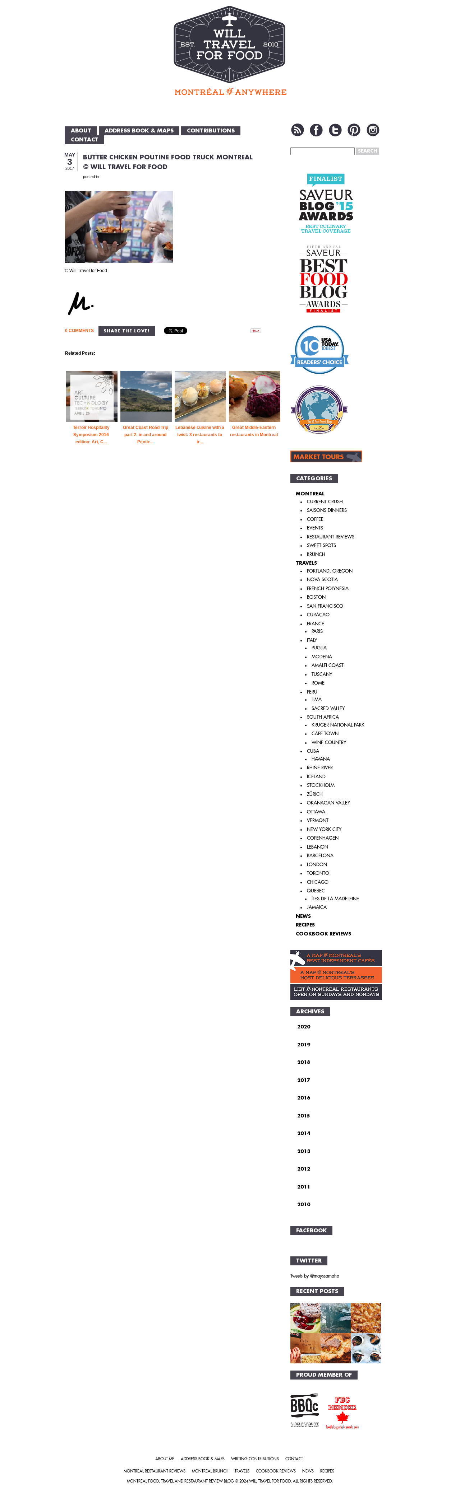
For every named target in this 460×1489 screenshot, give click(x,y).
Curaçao (318, 614)
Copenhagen (323, 838)
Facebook (316, 129)
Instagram (373, 129)
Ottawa (316, 811)
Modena (322, 656)
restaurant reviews (330, 537)
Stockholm (321, 785)
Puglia (319, 647)
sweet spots (321, 545)
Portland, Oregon (330, 571)
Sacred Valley (328, 708)
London (317, 864)
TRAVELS (306, 563)
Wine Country (329, 742)
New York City (324, 829)
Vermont (317, 820)
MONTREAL (310, 493)
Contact (84, 140)
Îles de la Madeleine (335, 898)
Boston (316, 597)
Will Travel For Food (270, 1481)
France (315, 623)
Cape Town (325, 733)
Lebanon (317, 847)
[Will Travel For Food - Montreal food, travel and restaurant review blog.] (229, 50)
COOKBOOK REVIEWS (323, 934)
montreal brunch (210, 1471)
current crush (325, 501)
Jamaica (317, 907)
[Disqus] (173, 579)
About (81, 131)
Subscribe (297, 129)
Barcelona (320, 855)
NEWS (303, 916)
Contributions (211, 131)
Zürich (315, 794)
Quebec (316, 890)
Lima (317, 699)
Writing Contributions (255, 1459)
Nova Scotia (322, 579)
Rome (318, 683)
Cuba (313, 751)
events (315, 528)
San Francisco (325, 606)
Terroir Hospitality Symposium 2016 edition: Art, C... (91, 434)
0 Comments (79, 330)
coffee (315, 519)
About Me (164, 1459)
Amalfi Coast (328, 665)
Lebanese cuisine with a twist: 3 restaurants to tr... (199, 434)
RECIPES (305, 925)
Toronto (318, 873)
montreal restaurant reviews (154, 1471)
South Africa (323, 717)
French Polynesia (328, 588)
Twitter (335, 129)
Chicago (317, 882)
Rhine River (320, 767)
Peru (312, 692)
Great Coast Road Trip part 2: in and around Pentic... (145, 434)
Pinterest (354, 129)
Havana (321, 759)
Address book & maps (139, 131)
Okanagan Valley (328, 802)
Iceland (316, 776)
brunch (316, 554)
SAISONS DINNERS (327, 510)
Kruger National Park (338, 725)
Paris (317, 631)
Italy (312, 640)
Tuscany (322, 674)
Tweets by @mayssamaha (314, 1276)
